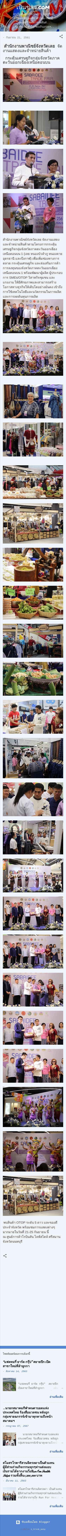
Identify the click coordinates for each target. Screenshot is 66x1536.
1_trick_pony (38, 1529)
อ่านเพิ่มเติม (56, 1397)
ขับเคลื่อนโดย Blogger (35, 1522)
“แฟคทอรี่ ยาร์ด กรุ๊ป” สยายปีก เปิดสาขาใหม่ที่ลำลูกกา (27, 1364)
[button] (61, 37)
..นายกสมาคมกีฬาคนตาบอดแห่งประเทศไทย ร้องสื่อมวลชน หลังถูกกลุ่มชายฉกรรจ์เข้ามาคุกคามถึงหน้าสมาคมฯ (27, 1414)
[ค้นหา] (61, 7)
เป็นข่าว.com (33, 7)
